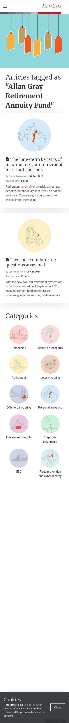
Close (57, 707)
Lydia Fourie (16, 271)
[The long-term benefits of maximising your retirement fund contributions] (34, 135)
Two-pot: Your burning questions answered (31, 262)
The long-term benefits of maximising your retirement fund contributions (34, 164)
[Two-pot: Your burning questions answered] (34, 235)
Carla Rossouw (17, 176)
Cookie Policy (31, 704)
